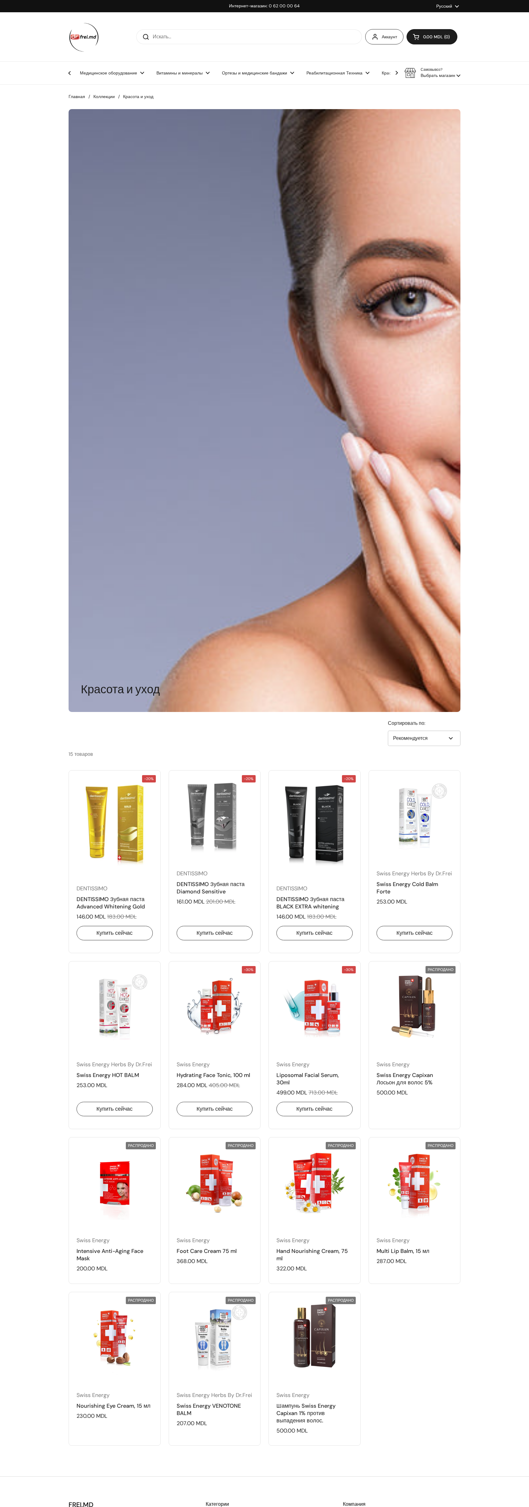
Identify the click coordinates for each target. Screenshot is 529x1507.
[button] (432, 36)
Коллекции (104, 96)
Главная (77, 96)
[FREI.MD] (84, 36)
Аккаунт (389, 37)
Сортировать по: (406, 723)
